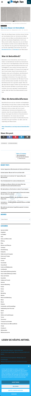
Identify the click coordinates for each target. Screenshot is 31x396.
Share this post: (22, 158)
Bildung (3, 241)
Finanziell (3, 258)
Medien (2, 295)
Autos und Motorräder (6, 238)
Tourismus (3, 319)
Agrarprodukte (4, 230)
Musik (2, 302)
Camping (3, 247)
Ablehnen (15, 386)
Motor (2, 299)
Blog (2, 243)
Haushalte (3, 278)
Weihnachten (4, 330)
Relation (3, 304)
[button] (28, 366)
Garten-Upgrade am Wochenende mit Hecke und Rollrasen (15, 169)
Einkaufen (3, 251)
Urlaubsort (3, 328)
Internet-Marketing (5, 284)
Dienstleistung (3, 25)
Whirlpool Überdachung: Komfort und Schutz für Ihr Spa (14, 361)
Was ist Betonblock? (21, 155)
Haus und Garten (5, 275)
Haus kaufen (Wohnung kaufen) (8, 271)
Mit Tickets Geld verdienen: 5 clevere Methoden (12, 350)
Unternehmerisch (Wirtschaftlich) (9, 323)
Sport (2, 312)
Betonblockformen (6, 49)
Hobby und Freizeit (5, 280)
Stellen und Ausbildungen (7, 315)
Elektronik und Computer (7, 254)
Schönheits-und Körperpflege (8, 306)
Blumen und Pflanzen (6, 245)
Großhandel (4, 269)
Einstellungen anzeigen (15, 390)
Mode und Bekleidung (6, 297)
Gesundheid (4, 265)
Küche (2, 289)
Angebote (3, 232)
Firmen (2, 260)
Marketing (3, 293)
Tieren (2, 317)
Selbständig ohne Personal (7, 308)
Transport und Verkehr (6, 321)
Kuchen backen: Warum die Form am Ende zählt (12, 172)
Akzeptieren (15, 382)
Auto (2, 236)
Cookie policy (14, 393)
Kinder (2, 286)
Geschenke (3, 262)
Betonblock (16, 49)
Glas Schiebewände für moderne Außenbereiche (13, 180)
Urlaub (2, 326)
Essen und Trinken (5, 256)
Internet (3, 282)
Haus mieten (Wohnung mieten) (8, 273)
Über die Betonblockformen (23, 156)
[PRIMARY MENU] (2, 2)
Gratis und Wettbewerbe (6, 267)
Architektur (3, 234)
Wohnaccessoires (5, 332)
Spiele (2, 310)
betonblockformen (13, 143)
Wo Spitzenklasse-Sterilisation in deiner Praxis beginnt (14, 189)
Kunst (2, 291)
